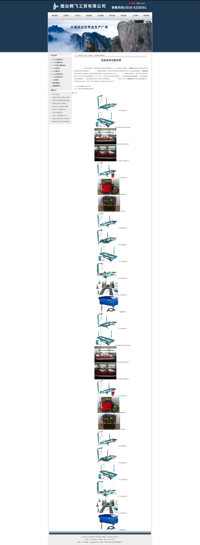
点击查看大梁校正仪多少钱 (122, 127)
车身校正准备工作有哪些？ (59, 103)
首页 (85, 55)
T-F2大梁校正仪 (57, 62)
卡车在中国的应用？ (57, 112)
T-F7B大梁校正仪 (122, 278)
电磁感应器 (56, 86)
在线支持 (123, 15)
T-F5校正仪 (56, 68)
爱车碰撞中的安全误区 (84, 86)
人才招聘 (135, 15)
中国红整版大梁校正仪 (122, 144)
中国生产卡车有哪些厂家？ (59, 109)
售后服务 (89, 15)
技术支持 (112, 15)
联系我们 (146, 15)
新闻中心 (90, 55)
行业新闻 (101, 15)
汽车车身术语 (55, 94)
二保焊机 (55, 80)
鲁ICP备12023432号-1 (113, 537)
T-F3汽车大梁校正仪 (59, 65)
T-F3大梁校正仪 (122, 110)
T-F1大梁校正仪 (57, 59)
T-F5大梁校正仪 (122, 244)
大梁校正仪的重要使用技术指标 (60, 100)
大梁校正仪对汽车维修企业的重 (60, 97)
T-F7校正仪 (56, 71)
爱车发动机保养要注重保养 (85, 88)
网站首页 (55, 15)
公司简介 (66, 15)
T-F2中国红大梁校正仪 (122, 161)
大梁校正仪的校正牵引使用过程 (60, 118)
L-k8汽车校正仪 (57, 74)
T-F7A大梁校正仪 (122, 261)
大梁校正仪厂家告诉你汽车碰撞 (60, 121)
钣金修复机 (56, 83)
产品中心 (78, 15)
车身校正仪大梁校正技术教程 (60, 106)
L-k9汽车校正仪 (57, 77)
